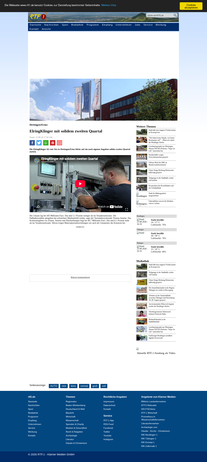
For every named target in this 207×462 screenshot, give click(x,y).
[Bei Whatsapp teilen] (45, 145)
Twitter (107, 432)
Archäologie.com (149, 427)
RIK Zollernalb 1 (149, 446)
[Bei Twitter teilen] (39, 145)
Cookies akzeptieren (191, 6)
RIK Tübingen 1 (148, 438)
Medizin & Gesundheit (76, 428)
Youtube (107, 435)
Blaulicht (70, 413)
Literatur (70, 439)
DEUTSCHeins (148, 409)
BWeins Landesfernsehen (153, 401)
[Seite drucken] (59, 145)
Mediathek (77, 24)
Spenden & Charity (75, 424)
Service (148, 24)
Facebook (108, 428)
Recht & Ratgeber (74, 432)
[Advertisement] (98, 249)
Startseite (35, 24)
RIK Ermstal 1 (147, 442)
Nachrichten (51, 24)
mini (64, 386)
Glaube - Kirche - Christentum (155, 431)
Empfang (107, 24)
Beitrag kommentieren (80, 277)
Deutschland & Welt (75, 409)
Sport (65, 24)
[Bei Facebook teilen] (32, 145)
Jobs (137, 24)
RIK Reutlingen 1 (149, 435)
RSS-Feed (109, 424)
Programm (93, 24)
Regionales (71, 401)
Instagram (108, 439)
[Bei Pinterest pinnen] (52, 145)
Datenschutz (109, 405)
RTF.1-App (109, 420)
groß (94, 386)
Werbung (161, 24)
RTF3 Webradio (149, 405)
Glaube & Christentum (76, 443)
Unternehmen (124, 24)
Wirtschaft (70, 416)
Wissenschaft (72, 420)
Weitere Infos (108, 5)
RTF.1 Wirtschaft (149, 413)
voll (104, 386)
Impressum (109, 401)
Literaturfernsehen (150, 423)
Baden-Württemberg (75, 405)
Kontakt (34, 29)
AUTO (53, 386)
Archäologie (71, 435)
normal (84, 386)
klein (73, 386)
